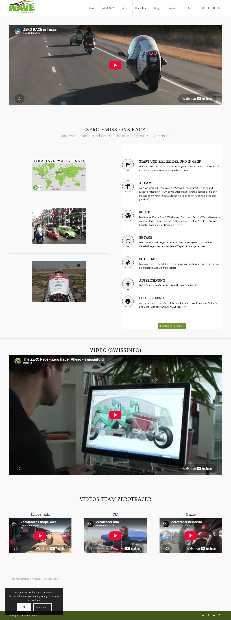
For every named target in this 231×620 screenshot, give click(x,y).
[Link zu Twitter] (203, 8)
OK (24, 607)
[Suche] (189, 8)
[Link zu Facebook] (208, 8)
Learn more (42, 607)
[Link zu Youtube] (214, 8)
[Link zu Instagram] (219, 8)
